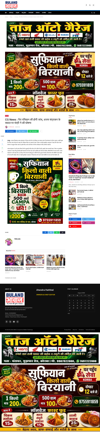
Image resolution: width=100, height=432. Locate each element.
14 (85, 303)
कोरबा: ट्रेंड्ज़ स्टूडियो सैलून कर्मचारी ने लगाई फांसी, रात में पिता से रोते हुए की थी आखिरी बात (86, 130)
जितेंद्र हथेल (12, 126)
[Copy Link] (2, 151)
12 (77, 303)
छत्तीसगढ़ (11, 12)
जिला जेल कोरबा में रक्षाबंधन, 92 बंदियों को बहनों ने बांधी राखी (35, 268)
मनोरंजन (38, 12)
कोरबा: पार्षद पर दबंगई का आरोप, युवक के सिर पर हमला (85, 146)
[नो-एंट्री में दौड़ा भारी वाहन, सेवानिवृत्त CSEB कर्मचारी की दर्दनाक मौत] (72, 139)
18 (73, 305)
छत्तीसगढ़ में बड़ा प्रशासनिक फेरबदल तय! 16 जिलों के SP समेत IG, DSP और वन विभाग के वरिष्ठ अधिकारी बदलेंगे (85, 122)
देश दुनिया (24, 12)
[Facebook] (2, 140)
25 (73, 308)
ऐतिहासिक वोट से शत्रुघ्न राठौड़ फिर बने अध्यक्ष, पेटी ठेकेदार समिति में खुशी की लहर (56, 268)
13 (81, 303)
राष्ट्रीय (17, 12)
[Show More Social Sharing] (40, 131)
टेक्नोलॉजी (31, 12)
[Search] (92, 12)
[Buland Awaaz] (11, 5)
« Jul (69, 313)
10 (69, 303)
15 (89, 303)
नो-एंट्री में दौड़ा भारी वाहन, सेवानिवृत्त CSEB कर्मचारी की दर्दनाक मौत (85, 138)
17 (69, 305)
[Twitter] (2, 144)
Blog (7, 115)
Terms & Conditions (90, 329)
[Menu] (94, 12)
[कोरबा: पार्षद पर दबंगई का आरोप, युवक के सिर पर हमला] (72, 147)
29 (89, 308)
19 (77, 305)
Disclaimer (81, 329)
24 (69, 308)
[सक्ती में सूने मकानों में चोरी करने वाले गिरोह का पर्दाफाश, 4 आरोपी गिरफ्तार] (72, 207)
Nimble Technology (28, 329)
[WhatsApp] (2, 147)
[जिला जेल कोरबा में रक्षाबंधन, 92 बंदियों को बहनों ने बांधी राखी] (35, 260)
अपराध (49, 12)
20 (81, 305)
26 (77, 308)
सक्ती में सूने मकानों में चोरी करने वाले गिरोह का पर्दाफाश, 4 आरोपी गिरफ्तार (85, 205)
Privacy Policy (67, 329)
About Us (75, 329)
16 (93, 303)
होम (6, 12)
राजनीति (44, 12)
